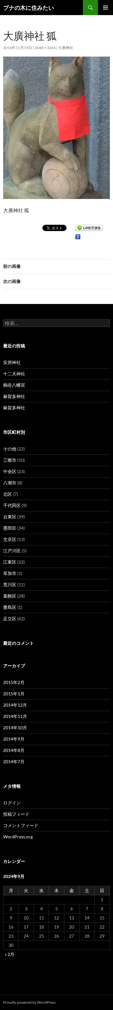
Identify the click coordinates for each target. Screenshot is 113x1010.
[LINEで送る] (89, 227)
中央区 (9, 471)
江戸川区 (12, 550)
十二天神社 (14, 373)
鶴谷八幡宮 (14, 385)
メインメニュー (105, 7)
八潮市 (9, 482)
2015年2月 (13, 682)
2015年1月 (13, 693)
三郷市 (9, 460)
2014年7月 (13, 761)
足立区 (9, 618)
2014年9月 (13, 739)
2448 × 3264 (45, 47)
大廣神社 (65, 47)
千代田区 (12, 505)
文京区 (9, 539)
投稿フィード (16, 814)
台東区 (9, 516)
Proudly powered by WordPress (29, 1002)
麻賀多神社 (14, 396)
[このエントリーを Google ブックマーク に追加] (77, 237)
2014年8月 (13, 750)
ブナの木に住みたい (28, 7)
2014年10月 (15, 727)
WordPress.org (18, 836)
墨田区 (9, 528)
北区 (7, 494)
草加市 (9, 573)
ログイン (12, 802)
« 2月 (9, 954)
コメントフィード (20, 825)
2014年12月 (15, 705)
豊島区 (9, 607)
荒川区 (9, 584)
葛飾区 (9, 596)
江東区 (9, 562)
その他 (9, 448)
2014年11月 (15, 716)
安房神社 (12, 362)
